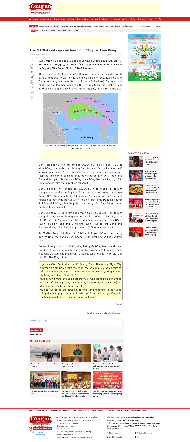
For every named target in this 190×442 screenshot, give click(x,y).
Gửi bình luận (36, 330)
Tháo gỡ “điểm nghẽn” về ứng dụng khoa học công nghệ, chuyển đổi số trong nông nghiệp (107, 394)
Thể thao (132, 19)
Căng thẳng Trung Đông (102, 26)
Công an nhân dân (59, 19)
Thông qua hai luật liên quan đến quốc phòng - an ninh (75, 365)
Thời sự (35, 19)
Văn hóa (104, 19)
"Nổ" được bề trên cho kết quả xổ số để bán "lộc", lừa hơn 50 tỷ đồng (152, 161)
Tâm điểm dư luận (64, 31)
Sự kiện (52, 31)
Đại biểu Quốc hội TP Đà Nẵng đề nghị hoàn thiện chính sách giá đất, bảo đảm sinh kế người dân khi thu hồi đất (75, 394)
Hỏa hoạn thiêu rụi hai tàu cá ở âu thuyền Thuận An (45, 365)
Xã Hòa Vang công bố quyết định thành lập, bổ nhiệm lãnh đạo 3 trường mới (152, 203)
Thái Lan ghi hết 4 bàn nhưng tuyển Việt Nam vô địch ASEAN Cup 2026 (151, 175)
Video (150, 19)
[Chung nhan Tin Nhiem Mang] (41, 433)
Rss (138, 437)
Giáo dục (117, 19)
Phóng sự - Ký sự (87, 19)
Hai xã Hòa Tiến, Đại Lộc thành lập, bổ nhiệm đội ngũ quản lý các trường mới (152, 217)
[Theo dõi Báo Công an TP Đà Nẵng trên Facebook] (40, 429)
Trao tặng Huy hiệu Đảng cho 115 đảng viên (44, 393)
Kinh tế (97, 19)
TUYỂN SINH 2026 (116, 26)
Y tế (111, 19)
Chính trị (44, 31)
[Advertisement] (107, 8)
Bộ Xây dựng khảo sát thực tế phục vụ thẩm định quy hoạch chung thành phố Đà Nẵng (106, 366)
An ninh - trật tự (45, 19)
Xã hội (78, 19)
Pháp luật (71, 19)
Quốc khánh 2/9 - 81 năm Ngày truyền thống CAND (65, 26)
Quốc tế (124, 19)
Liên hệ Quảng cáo (115, 437)
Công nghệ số (141, 19)
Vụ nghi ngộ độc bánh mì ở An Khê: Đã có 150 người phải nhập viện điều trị (152, 189)
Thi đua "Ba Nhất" (88, 26)
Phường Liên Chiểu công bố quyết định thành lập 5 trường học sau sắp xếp (151, 231)
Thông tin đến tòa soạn (145, 433)
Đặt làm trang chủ (115, 433)
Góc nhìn (76, 31)
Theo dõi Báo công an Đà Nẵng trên (99, 313)
